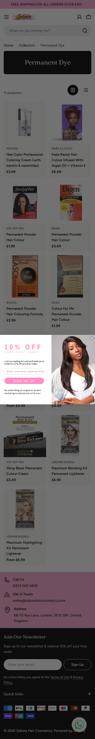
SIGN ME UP (24, 380)
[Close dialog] (91, 338)
